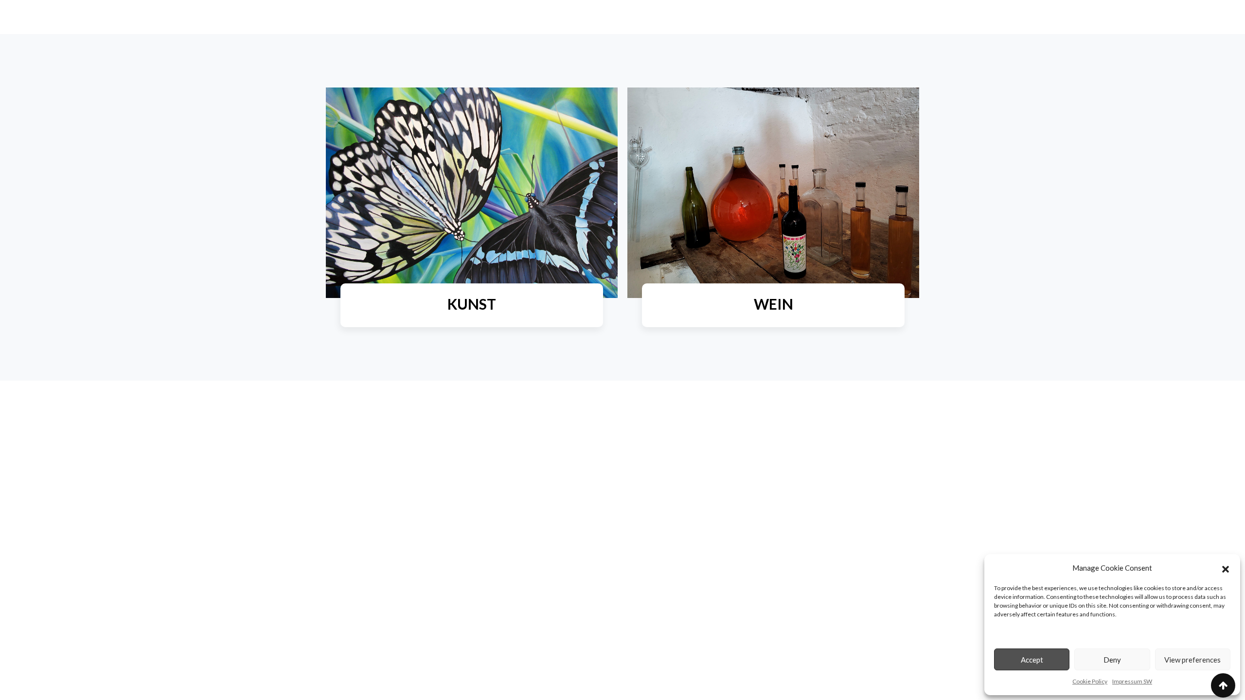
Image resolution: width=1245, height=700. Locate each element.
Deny (1112, 659)
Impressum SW (1132, 681)
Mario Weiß (773, 331)
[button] (1225, 568)
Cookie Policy (1089, 681)
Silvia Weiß (472, 331)
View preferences (1192, 659)
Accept (1032, 659)
